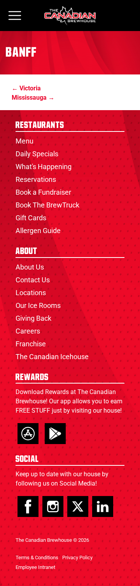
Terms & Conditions (37, 557)
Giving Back (33, 318)
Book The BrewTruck (47, 205)
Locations (31, 293)
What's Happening (44, 166)
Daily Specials (37, 154)
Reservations (36, 179)
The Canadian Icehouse (52, 357)
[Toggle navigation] (14, 15)
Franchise (31, 344)
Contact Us (33, 280)
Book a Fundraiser (43, 192)
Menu (24, 141)
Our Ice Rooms (38, 305)
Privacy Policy (77, 557)
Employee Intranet (35, 567)
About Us (30, 267)
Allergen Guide (38, 230)
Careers (28, 331)
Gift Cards (31, 218)
